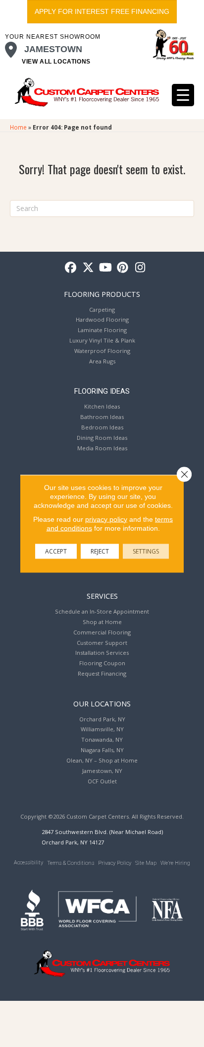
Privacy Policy (114, 863)
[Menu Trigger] (183, 95)
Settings (146, 551)
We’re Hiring (175, 863)
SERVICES (102, 596)
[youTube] (106, 268)
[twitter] (88, 268)
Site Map (145, 863)
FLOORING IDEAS (102, 391)
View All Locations (56, 61)
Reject (100, 551)
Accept (56, 551)
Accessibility (28, 862)
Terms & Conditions (70, 863)
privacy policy (106, 519)
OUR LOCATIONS (102, 703)
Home (18, 127)
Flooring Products (102, 294)
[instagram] (140, 268)
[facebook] (71, 268)
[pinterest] (123, 268)
